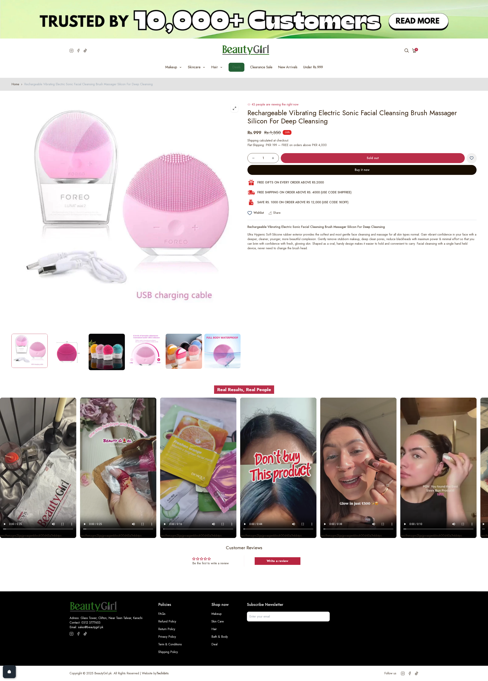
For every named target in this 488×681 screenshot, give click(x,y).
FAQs (161, 614)
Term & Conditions (170, 644)
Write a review (277, 561)
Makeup (216, 614)
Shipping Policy (168, 652)
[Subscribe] (325, 616)
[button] (414, 50)
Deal (214, 644)
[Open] (9, 671)
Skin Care (217, 621)
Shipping (252, 140)
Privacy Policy (167, 636)
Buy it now (362, 170)
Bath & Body (219, 636)
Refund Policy (167, 621)
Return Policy (166, 629)
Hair (214, 629)
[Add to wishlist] (472, 158)
